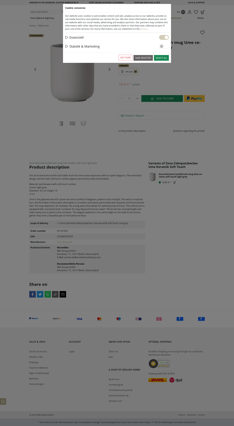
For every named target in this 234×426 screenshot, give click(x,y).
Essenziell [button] (76, 37)
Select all (161, 57)
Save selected (143, 57)
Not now (125, 57)
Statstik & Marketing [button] (84, 46)
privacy (144, 28)
